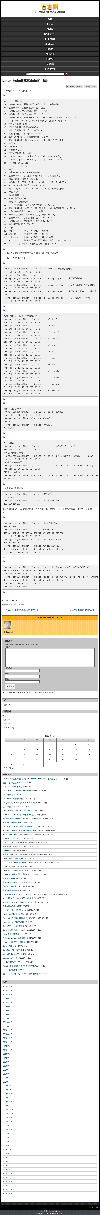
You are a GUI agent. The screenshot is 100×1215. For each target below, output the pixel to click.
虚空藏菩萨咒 (8, 795)
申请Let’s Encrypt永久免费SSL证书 (16, 938)
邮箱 (7, 674)
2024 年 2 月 (7, 1014)
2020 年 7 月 (7, 1038)
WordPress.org (8, 728)
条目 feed (6, 720)
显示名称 (8, 668)
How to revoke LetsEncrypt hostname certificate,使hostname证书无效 (29, 894)
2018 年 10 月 (8, 1090)
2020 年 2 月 (7, 1054)
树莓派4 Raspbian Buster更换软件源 (16, 882)
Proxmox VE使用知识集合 (13, 799)
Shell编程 (50, 44)
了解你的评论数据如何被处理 (44, 692)
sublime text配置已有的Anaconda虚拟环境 (19, 842)
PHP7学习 (50, 39)
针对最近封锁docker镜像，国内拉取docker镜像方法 (22, 819)
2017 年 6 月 (7, 1130)
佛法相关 (50, 64)
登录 (4, 716)
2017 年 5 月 (7, 1134)
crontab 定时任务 (9, 850)
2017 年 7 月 (7, 1126)
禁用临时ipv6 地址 (10, 906)
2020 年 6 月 (7, 1042)
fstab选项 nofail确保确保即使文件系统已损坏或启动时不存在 (26, 862)
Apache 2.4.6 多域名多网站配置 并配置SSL (22, 610)
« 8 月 (4, 768)
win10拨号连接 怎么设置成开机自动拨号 (18, 898)
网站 (7, 679)
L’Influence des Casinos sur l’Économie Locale (20, 791)
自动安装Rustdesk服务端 (12, 787)
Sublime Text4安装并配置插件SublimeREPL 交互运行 (23, 831)
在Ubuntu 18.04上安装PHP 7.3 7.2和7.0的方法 (20, 974)
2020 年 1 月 (7, 1058)
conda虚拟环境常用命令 (12, 839)
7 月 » (11, 768)
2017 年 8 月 (7, 1122)
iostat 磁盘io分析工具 (11, 934)
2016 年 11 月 (8, 1146)
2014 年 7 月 (7, 1185)
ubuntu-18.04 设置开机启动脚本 (15, 942)
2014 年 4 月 (7, 1193)
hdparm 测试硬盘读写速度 (13, 866)
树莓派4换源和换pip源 (11, 890)
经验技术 (50, 29)
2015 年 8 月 (7, 1162)
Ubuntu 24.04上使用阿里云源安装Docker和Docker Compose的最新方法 (30, 779)
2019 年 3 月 (7, 1078)
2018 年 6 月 (7, 1102)
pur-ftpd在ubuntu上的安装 (12, 954)
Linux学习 (50, 69)
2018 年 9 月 (7, 1094)
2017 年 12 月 (8, 1110)
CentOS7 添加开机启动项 (12, 950)
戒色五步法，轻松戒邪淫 (12, 846)
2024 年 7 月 (7, 998)
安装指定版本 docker (11, 807)
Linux (50, 24)
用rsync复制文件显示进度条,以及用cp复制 (19, 803)
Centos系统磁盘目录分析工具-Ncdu (16, 930)
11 (63, 749)
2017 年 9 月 (7, 1118)
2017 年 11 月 (8, 1114)
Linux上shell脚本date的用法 (24, 81)
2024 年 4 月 (7, 1006)
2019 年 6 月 (7, 1070)
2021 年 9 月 (7, 1018)
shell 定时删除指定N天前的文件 (82, 610)
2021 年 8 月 (7, 1022)
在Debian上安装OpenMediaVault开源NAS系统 (20, 902)
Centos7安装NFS (9, 946)
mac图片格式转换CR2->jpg (13, 962)
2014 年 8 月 (7, 1181)
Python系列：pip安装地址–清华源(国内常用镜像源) (22, 834)
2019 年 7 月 (7, 1066)
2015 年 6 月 (7, 1169)
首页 (50, 19)
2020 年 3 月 (7, 1050)
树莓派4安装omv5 (10, 878)
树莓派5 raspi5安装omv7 (12, 823)
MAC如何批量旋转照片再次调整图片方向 (18, 966)
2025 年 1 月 (7, 990)
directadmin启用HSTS (11, 958)
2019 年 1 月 (7, 1082)
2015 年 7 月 (7, 1165)
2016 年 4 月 (7, 1154)
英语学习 (50, 59)
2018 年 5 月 (7, 1106)
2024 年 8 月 (7, 994)
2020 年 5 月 (7, 1046)
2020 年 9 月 (7, 1030)
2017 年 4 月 (7, 1138)
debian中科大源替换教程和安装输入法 (17, 870)
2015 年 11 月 (8, 1157)
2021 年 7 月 (7, 1026)
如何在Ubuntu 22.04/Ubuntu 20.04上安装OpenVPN (22, 827)
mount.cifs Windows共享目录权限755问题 (19, 815)
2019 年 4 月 (7, 1074)
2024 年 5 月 (7, 1002)
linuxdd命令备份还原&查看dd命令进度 (17, 811)
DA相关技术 (50, 34)
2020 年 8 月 (7, 1034)
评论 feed (6, 724)
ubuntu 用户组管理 (10, 970)
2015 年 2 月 (7, 1173)
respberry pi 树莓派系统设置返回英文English (20, 874)
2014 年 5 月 (7, 1189)
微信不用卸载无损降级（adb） (14, 783)
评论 (7, 647)
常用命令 (50, 54)
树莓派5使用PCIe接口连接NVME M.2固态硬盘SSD (22, 854)
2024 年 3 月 (7, 1010)
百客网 (50, 7)
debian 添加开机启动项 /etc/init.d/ (15, 858)
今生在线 (79, 87)
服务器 (50, 49)
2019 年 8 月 (7, 1062)
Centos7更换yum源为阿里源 (13, 926)
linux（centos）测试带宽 (12, 922)
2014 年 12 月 (8, 1177)
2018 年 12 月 (8, 1086)
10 (50, 749)
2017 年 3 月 (7, 1142)
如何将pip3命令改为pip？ (12, 886)
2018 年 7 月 (7, 1098)
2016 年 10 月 (8, 1150)
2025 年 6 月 (7, 986)
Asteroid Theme (92, 1207)
